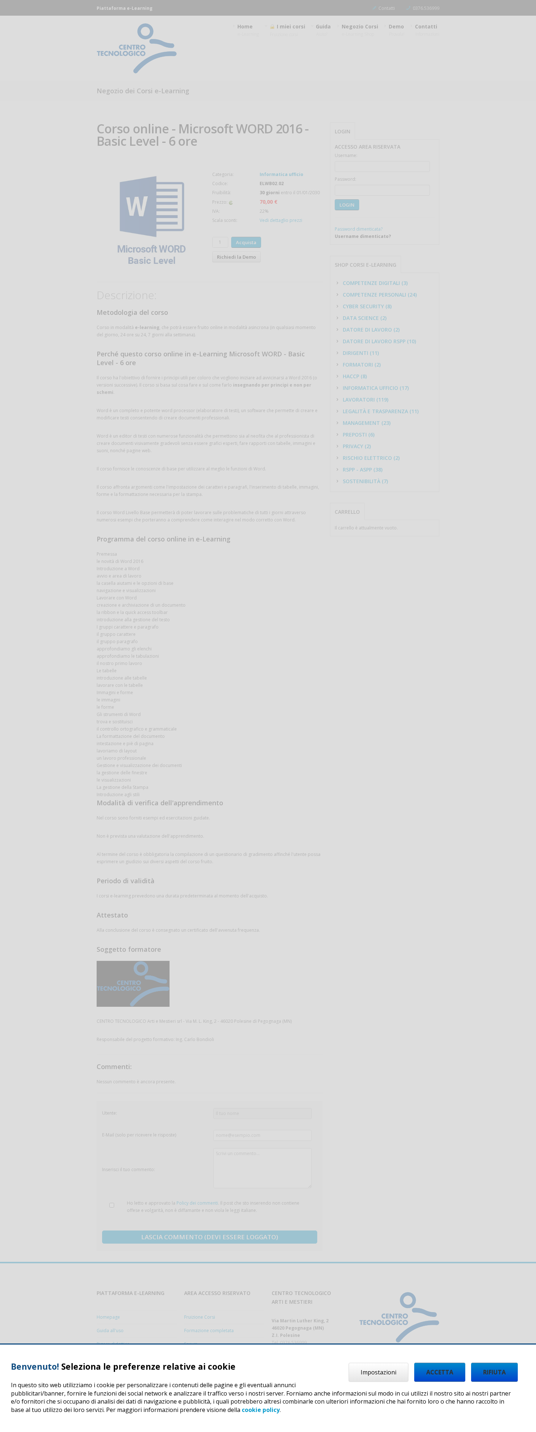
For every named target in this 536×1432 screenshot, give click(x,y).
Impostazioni (378, 1372)
